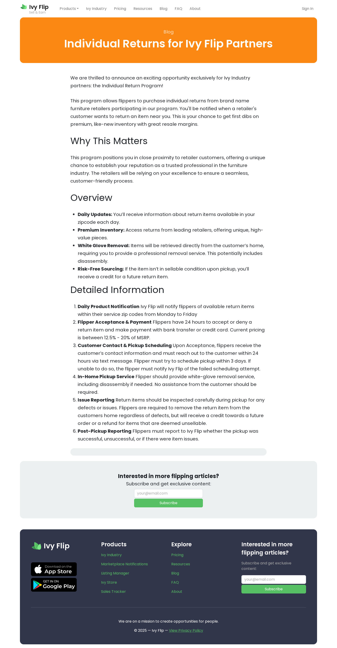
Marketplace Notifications (124, 564)
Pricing (120, 8)
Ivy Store (109, 582)
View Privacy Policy (186, 630)
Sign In (307, 8)
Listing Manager (115, 573)
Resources (142, 8)
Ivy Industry (96, 8)
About (195, 8)
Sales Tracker (113, 591)
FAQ (178, 8)
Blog (163, 8)
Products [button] (68, 8)
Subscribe (168, 503)
